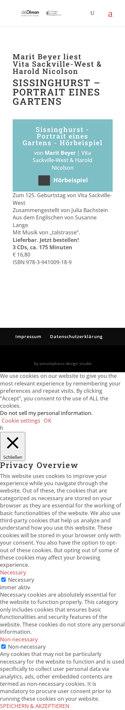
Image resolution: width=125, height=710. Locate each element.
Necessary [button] (13, 572)
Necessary (21, 579)
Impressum (28, 336)
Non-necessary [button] (19, 639)
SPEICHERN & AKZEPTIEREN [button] (34, 706)
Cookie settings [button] (21, 420)
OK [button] (47, 420)
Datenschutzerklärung (76, 336)
